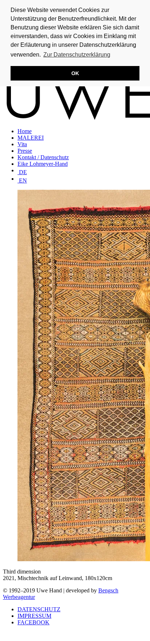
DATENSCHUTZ (38, 609)
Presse (24, 151)
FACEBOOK (33, 622)
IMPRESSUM (34, 616)
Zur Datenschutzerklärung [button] (76, 55)
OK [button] (75, 73)
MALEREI (30, 138)
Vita (22, 144)
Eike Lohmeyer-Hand (42, 164)
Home (24, 131)
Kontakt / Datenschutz (43, 157)
